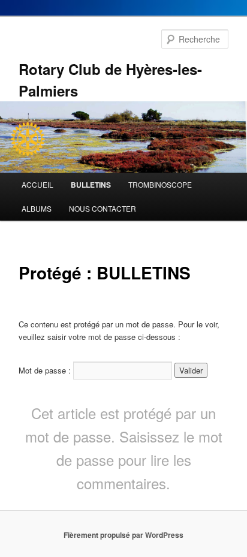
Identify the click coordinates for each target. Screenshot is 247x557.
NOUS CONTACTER (102, 208)
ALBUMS (37, 208)
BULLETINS (91, 184)
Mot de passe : (46, 370)
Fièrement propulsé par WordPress (123, 534)
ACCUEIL (37, 184)
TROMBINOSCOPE (160, 184)
